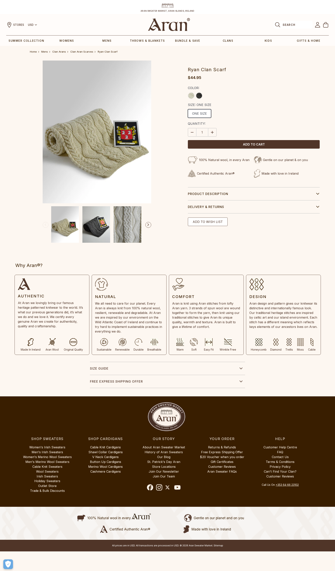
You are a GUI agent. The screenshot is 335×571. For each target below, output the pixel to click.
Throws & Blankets (147, 40)
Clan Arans (59, 51)
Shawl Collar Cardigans (105, 452)
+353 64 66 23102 (287, 484)
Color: (193, 88)
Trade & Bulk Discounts (47, 491)
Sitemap (218, 545)
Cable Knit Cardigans (105, 447)
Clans (228, 40)
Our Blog (163, 457)
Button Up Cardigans (105, 462)
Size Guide (99, 368)
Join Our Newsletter (164, 471)
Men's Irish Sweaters (47, 452)
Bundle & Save (187, 40)
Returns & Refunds (222, 447)
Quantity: (196, 124)
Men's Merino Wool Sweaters (47, 462)
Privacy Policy (280, 467)
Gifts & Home (308, 40)
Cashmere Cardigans (105, 471)
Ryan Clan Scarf (107, 51)
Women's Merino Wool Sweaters (47, 457)
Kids (268, 40)
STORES (18, 24)
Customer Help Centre (280, 447)
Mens (106, 40)
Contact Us (280, 457)
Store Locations (164, 467)
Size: (199, 105)
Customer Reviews (222, 467)
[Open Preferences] (8, 564)
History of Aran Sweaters (164, 452)
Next (148, 225)
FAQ (280, 452)
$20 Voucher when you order (222, 457)
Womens (66, 40)
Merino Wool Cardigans (105, 467)
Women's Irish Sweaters (47, 447)
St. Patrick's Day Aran (163, 462)
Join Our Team (164, 476)
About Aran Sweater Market (163, 447)
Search (289, 24)
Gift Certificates (222, 462)
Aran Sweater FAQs (222, 471)
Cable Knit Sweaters (47, 467)
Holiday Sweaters (47, 481)
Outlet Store (47, 486)
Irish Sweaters (47, 476)
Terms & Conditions (280, 462)
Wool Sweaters (47, 471)
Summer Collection (26, 40)
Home (33, 51)
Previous (45, 225)
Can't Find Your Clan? (280, 471)
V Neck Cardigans (105, 457)
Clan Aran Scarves (81, 51)
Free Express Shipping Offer (116, 381)
